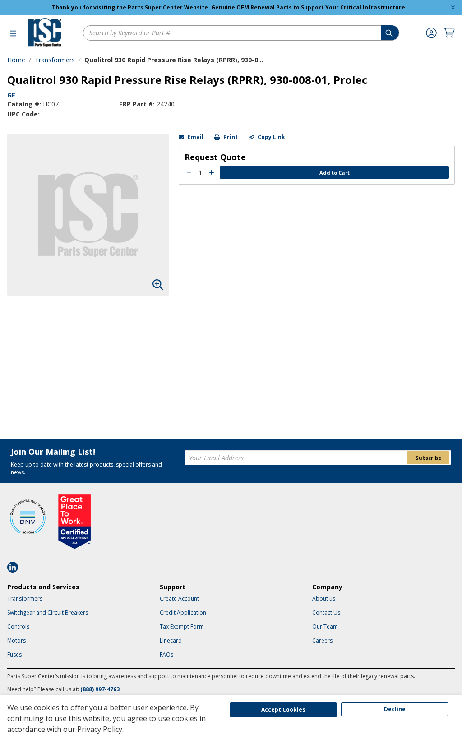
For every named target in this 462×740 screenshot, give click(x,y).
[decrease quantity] (189, 172)
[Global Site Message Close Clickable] (453, 7)
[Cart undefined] (449, 33)
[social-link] (15, 567)
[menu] (13, 33)
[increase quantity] (212, 172)
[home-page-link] (44, 32)
